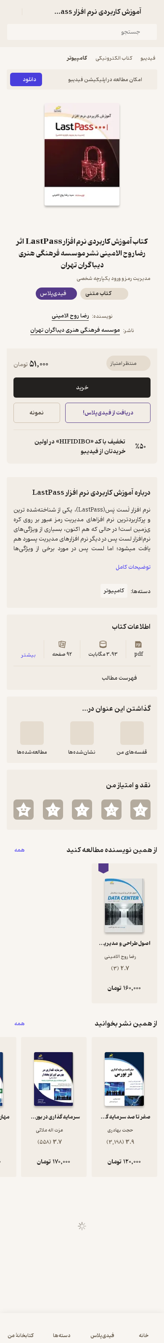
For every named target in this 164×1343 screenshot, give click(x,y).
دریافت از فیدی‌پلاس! (107, 413)
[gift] (82, 220)
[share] (61, 220)
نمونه (36, 413)
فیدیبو (148, 58)
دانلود (29, 79)
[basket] (32, 12)
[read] (32, 733)
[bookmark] (102, 220)
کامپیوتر (77, 58)
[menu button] (12, 12)
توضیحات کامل (133, 567)
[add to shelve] (132, 733)
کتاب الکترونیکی (113, 58)
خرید (82, 388)
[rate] (140, 809)
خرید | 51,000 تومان (43, 1332)
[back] (152, 12)
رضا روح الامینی (70, 315)
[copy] (20, 447)
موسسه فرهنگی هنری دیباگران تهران (75, 330)
